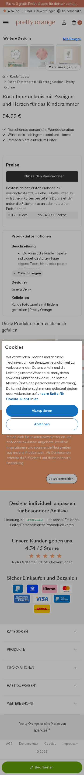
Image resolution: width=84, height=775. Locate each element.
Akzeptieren (42, 411)
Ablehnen (42, 424)
